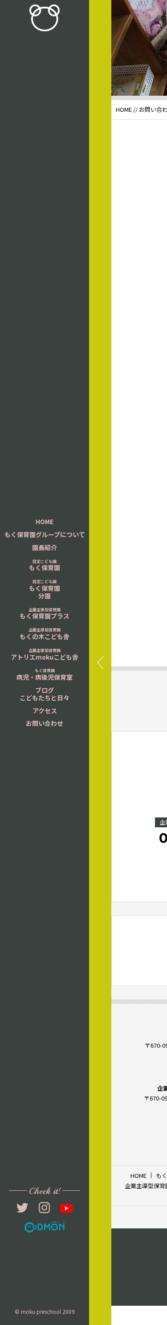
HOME (44, 521)
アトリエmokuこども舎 (44, 654)
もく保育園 (44, 565)
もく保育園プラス (44, 614)
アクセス (45, 710)
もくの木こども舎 (44, 634)
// (135, 109)
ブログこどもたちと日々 (44, 694)
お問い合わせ (44, 723)
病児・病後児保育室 (44, 675)
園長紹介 (44, 547)
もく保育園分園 (44, 589)
